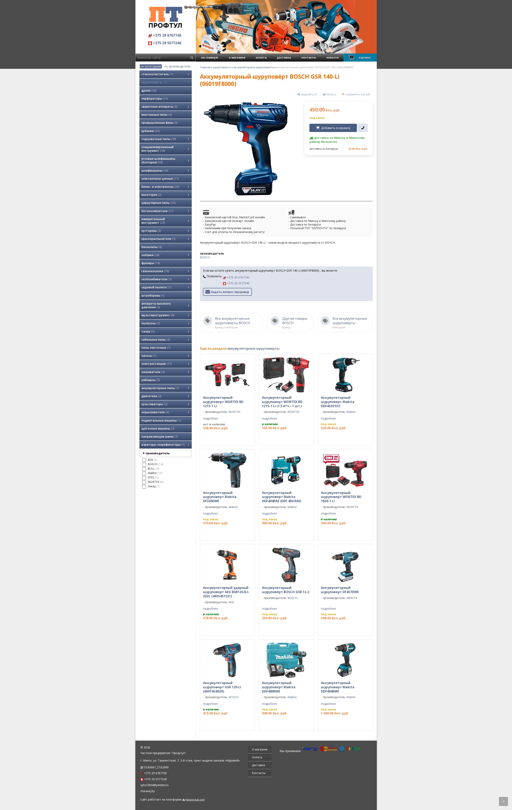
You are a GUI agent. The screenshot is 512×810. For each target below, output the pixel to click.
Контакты (258, 773)
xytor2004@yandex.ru (154, 785)
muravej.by (147, 791)
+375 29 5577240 (166, 42)
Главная (205, 67)
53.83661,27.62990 (156, 767)
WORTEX (234, 412)
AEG (231, 602)
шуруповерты (222, 67)
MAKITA (351, 598)
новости (332, 57)
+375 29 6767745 (166, 35)
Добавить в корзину (335, 128)
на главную (209, 57)
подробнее (210, 418)
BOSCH (205, 257)
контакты (308, 57)
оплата (261, 57)
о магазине (237, 57)
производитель (158, 453)
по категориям (151, 66)
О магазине (260, 749)
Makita (350, 412)
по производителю (178, 66)
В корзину (284, 436)
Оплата (257, 757)
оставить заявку (222, 436)
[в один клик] (363, 128)
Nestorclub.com (195, 799)
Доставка (258, 765)
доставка (284, 57)
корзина (365, 57)
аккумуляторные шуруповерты (253, 67)
